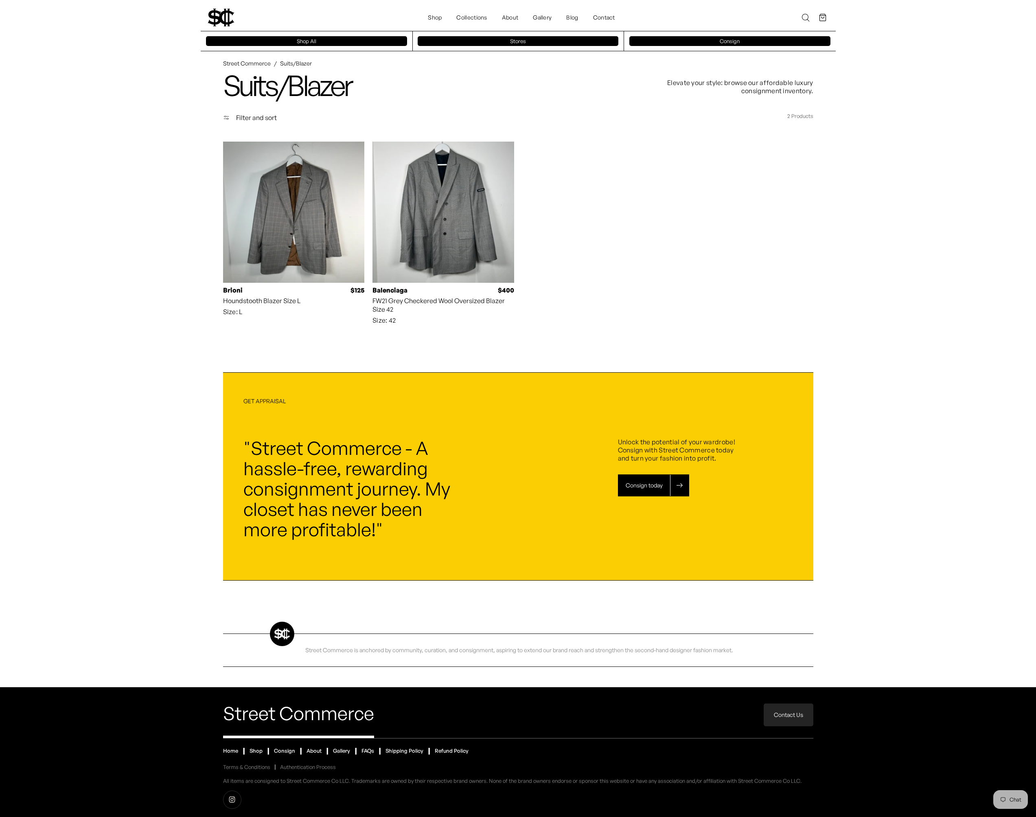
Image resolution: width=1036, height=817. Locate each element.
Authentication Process (308, 767)
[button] (823, 17)
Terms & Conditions (246, 767)
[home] (221, 17)
